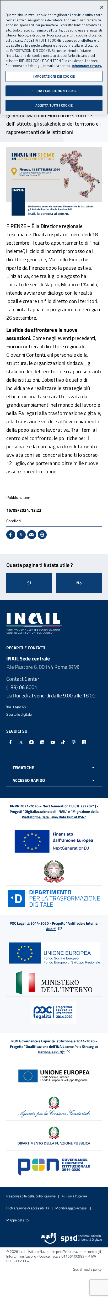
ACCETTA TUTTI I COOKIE (54, 105)
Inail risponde (16, 706)
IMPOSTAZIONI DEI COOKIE (54, 76)
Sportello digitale (19, 714)
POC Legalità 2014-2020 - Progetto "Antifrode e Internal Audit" (54, 925)
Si (29, 583)
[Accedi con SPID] (81, 1238)
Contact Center (22, 679)
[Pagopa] (48, 1238)
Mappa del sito (17, 1220)
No (79, 583)
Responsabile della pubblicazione (31, 1196)
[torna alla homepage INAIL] (34, 623)
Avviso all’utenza (74, 1196)
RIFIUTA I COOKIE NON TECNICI (54, 90)
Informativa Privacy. (87, 65)
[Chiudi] (101, 7)
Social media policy (87, 1269)
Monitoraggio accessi (71, 1208)
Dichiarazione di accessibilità (27, 1208)
